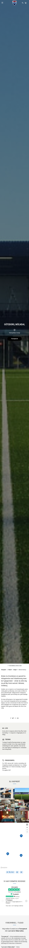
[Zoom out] (27, 830)
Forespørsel (14, 338)
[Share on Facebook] (10, 718)
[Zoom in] (27, 827)
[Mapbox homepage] (3, 867)
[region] (14, 846)
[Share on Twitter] (13, 718)
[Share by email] (18, 718)
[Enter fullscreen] (27, 824)
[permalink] (15, 718)
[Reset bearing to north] (27, 832)
